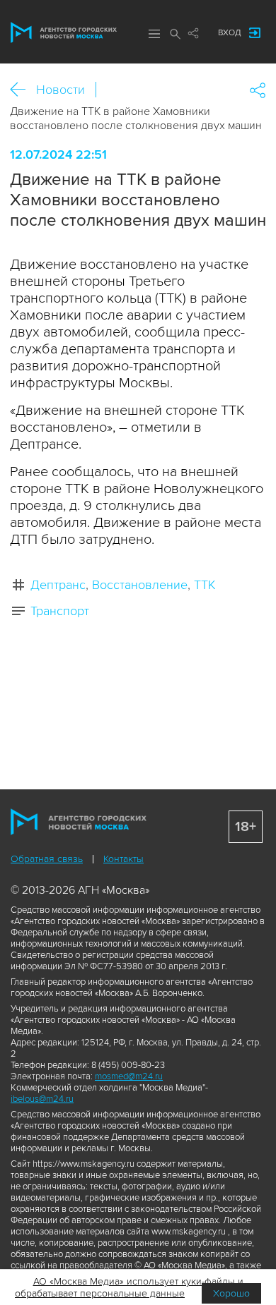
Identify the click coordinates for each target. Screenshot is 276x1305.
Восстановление (140, 585)
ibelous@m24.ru (42, 1099)
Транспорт (59, 611)
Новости (60, 89)
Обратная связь (47, 859)
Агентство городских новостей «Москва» (64, 32)
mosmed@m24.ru (129, 1076)
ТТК (205, 585)
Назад (23, 89)
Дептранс (58, 585)
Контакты (123, 859)
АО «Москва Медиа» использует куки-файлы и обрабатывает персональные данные (129, 1287)
